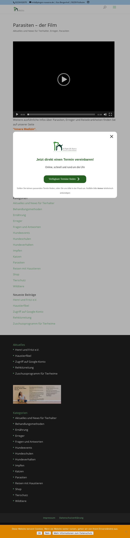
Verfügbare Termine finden (62, 179)
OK (39, 533)
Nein (47, 533)
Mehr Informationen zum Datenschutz (73, 533)
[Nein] (126, 531)
